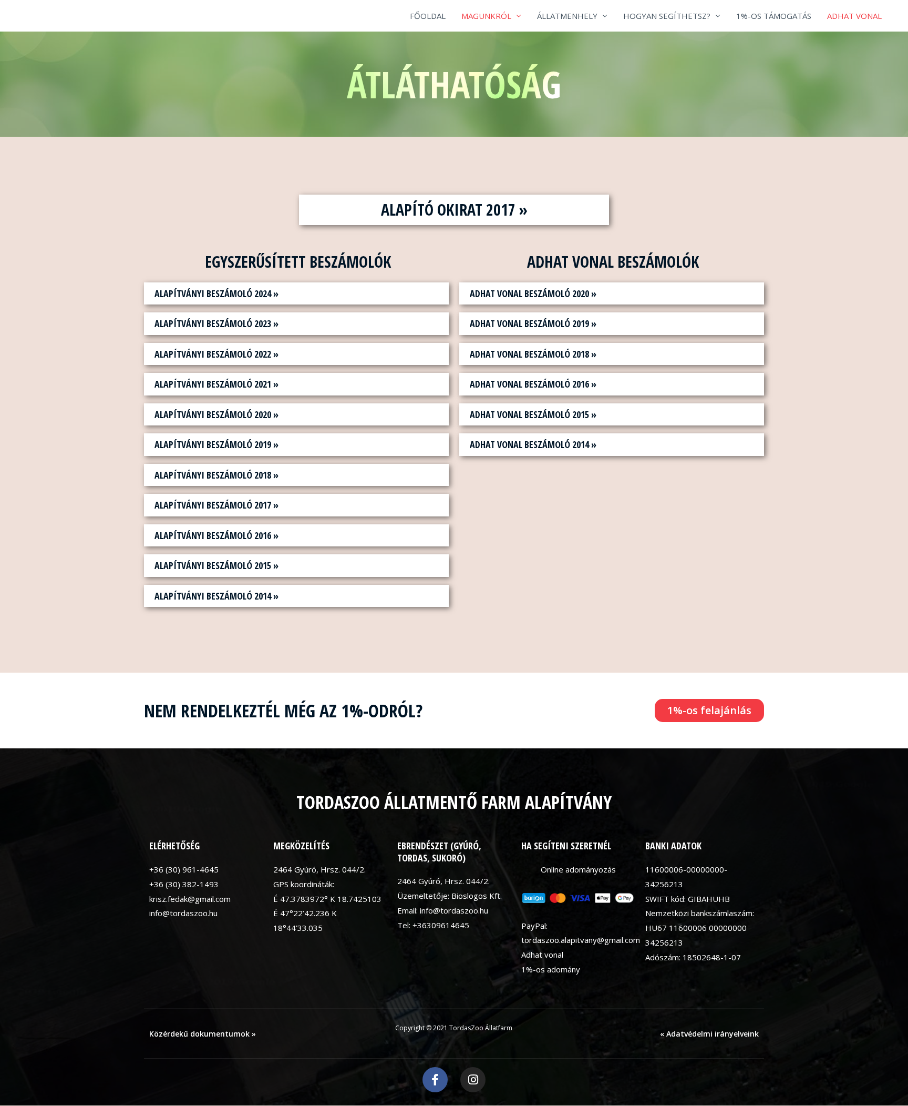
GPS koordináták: (303, 884)
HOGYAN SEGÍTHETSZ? (666, 16)
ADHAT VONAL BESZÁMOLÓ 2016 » (533, 384)
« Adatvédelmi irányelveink (709, 1034)
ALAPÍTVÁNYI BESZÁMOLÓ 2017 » (216, 505)
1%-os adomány (550, 969)
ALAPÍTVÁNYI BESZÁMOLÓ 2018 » (216, 475)
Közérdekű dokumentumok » (202, 1034)
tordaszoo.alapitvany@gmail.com (580, 940)
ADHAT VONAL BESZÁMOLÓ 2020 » (533, 293)
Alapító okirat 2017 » (454, 209)
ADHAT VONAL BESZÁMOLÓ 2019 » (533, 323)
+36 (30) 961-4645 (184, 869)
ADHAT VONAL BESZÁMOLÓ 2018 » (533, 354)
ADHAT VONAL (854, 16)
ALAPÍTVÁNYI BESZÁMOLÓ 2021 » (216, 384)
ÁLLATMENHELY (567, 16)
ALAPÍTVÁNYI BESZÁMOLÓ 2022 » (216, 354)
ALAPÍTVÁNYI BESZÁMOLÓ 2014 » (216, 596)
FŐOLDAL (428, 16)
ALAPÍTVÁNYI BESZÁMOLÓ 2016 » (216, 535)
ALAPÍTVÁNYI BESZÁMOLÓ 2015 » (216, 565)
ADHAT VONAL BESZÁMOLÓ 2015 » (533, 414)
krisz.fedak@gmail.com (190, 899)
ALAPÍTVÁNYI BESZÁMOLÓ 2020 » (216, 414)
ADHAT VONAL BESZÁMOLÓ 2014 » (533, 444)
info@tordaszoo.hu (183, 913)
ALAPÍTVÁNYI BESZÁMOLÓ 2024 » (216, 293)
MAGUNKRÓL (486, 16)
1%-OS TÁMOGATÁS (773, 16)
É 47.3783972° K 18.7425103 (327, 899)
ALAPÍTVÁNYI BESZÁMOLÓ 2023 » (216, 323)
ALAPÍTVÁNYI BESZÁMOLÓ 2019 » (216, 444)
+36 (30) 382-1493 (184, 884)
